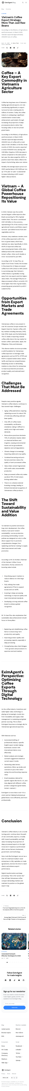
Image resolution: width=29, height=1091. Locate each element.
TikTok (18, 1053)
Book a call (5, 1077)
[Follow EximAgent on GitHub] (23, 980)
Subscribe (14, 1007)
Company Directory (5, 1054)
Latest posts (6, 1029)
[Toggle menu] (26, 2)
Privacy (3, 1073)
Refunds (14, 1073)
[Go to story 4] (13, 962)
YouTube (18, 1057)
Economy (8, 9)
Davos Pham (15, 43)
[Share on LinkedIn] (10, 47)
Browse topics (6, 1033)
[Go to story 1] (7, 962)
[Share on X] (7, 47)
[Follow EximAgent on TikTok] (14, 980)
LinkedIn (18, 1050)
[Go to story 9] (22, 962)
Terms (8, 1073)
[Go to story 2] (9, 962)
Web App (4, 1063)
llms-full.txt (19, 1033)
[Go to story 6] (16, 962)
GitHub (18, 1060)
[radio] (12, 1078)
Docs (3, 1046)
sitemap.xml (20, 1036)
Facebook (19, 1046)
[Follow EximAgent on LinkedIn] (10, 980)
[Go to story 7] (18, 962)
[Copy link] (17, 47)
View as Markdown (6, 44)
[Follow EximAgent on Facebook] (5, 980)
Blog (3, 9)
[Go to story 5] (14, 962)
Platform (4, 1059)
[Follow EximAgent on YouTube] (19, 980)
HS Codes (5, 1050)
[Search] (22, 2)
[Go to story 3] (11, 962)
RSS (3, 1036)
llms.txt (18, 1029)
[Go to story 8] (20, 962)
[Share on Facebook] (14, 47)
